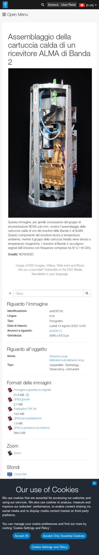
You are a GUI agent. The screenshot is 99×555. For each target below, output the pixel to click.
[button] (27, 395)
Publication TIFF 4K (25, 409)
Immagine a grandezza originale (32, 390)
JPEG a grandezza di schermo (32, 428)
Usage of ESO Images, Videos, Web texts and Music (50, 265)
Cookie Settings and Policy (49, 547)
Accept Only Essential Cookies (63, 536)
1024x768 (20, 474)
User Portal (68, 4)
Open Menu (17, 14)
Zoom (17, 453)
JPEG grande (22, 399)
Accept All (21, 536)
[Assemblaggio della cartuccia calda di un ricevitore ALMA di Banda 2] (50, 143)
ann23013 (56, 330)
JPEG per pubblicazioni (27, 418)
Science (53, 4)
